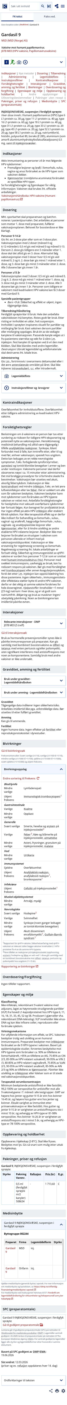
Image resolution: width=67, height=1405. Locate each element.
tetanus (5, 648)
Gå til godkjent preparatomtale (21, 1325)
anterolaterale (20, 365)
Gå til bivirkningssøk (13, 751)
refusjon (22, 1365)
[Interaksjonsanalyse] (56, 6)
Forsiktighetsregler (12, 84)
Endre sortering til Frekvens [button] (19, 778)
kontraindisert (9, 486)
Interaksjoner (38, 84)
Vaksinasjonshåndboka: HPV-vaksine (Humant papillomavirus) (28, 197)
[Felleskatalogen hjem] (5, 6)
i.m (53, 338)
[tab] (17, 16)
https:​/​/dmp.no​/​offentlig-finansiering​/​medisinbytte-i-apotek (29, 1288)
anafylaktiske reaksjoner (23, 448)
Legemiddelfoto (49, 77)
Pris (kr (49, 1174)
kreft (38, 167)
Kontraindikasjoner (47, 80)
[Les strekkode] (49, 6)
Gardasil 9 (10, 1250)
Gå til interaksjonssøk (14, 633)
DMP (40, 1333)
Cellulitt (28, 888)
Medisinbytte (49, 101)
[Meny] (63, 6)
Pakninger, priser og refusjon (19, 101)
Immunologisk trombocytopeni (42, 796)
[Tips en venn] (50, 1391)
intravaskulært (20, 368)
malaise (48, 846)
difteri (56, 645)
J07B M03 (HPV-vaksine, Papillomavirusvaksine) (28, 51)
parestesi (6, 465)
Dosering (42, 73)
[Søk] (43, 6)
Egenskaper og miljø (30, 91)
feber (34, 490)
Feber (27, 834)
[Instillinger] (63, 1391)
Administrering (17, 77)
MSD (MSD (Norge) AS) (14, 40)
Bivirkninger (35, 87)
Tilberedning (58, 73)
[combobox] (25, 6)
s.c (32, 368)
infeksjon (38, 486)
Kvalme (28, 809)
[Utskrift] (57, 1391)
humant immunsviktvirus (22, 560)
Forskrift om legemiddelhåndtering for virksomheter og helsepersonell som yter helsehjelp (32, 1295)
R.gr (60, 1174)
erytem (51, 826)
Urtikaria (29, 855)
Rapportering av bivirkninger (18, 966)
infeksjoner (57, 1041)
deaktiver (24, 24)
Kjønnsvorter (15, 178)
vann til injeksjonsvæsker (21, 143)
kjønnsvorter (9, 528)
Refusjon (35, 1174)
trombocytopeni (15, 570)
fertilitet (50, 729)
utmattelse (50, 838)
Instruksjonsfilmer (12, 80)
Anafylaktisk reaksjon (36, 872)
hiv (40, 560)
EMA (31, 1339)
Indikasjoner (8, 73)
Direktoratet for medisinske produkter (19, 1333)
